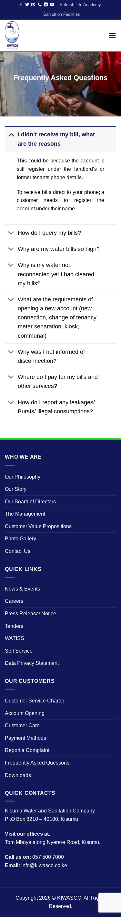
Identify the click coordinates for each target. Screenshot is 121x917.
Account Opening (25, 713)
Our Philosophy (22, 477)
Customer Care (22, 725)
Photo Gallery (20, 538)
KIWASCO (69, 898)
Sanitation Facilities (61, 14)
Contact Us (17, 551)
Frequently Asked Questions (37, 763)
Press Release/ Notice (30, 613)
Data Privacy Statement (32, 663)
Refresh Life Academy (80, 4)
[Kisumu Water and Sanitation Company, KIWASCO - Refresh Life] (18, 36)
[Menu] (112, 35)
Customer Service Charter (34, 700)
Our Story (15, 489)
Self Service (19, 651)
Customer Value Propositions (38, 526)
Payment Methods (25, 738)
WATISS (14, 638)
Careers (14, 601)
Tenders (14, 626)
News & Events (22, 588)
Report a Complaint (27, 750)
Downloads (18, 775)
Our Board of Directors (30, 501)
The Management (25, 514)
